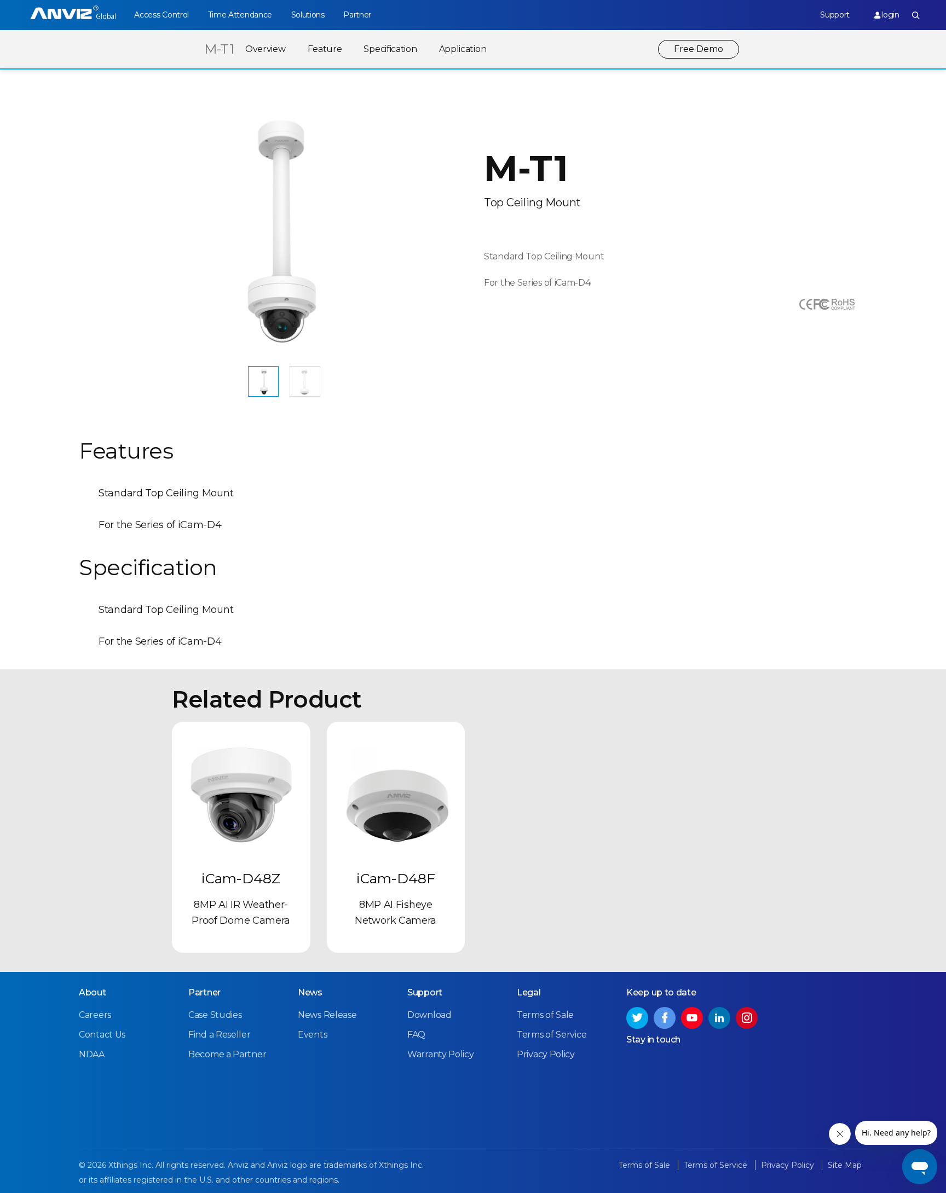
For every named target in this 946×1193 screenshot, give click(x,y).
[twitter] (637, 1018)
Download (429, 1015)
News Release (327, 1015)
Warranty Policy (440, 1054)
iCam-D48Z (240, 878)
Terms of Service (551, 1034)
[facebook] (665, 1018)
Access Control (161, 15)
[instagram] (747, 1018)
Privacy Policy (546, 1054)
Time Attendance (240, 15)
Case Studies (214, 1015)
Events (312, 1034)
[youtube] (692, 1018)
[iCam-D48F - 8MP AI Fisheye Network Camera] (396, 791)
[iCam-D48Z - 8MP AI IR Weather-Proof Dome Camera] (241, 791)
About (92, 992)
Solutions (308, 15)
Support (835, 15)
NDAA (92, 1054)
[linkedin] (719, 1018)
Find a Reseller (219, 1034)
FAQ (416, 1034)
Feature (325, 49)
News (310, 992)
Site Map (845, 1165)
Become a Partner (227, 1054)
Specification (390, 49)
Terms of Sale (545, 1015)
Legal (529, 992)
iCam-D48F (395, 878)
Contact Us (102, 1034)
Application (463, 49)
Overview (265, 49)
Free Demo (698, 49)
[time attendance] (73, 15)
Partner (357, 15)
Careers (95, 1015)
